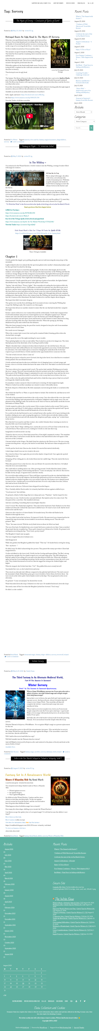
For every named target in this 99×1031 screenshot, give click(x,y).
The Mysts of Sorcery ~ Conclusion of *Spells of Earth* (37, 20)
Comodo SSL (57, 887)
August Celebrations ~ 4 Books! (84, 43)
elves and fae (34, 140)
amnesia (27, 140)
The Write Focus (64, 899)
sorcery (6, 142)
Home (66, 1001)
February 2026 (10, 884)
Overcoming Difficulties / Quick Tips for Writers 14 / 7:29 (72, 922)
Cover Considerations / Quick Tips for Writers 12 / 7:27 (71, 930)
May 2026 (8, 867)
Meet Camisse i (11, 820)
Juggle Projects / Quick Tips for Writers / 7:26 (68, 934)
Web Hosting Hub (65, 1027)
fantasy (41, 140)
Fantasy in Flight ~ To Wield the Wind (37, 146)
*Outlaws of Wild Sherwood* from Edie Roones (83, 26)
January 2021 (9, 931)
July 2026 (8, 855)
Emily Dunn (30, 671)
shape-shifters (46, 655)
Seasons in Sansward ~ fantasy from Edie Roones (84, 99)
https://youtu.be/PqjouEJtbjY (26, 225)
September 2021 (10, 925)
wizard (66, 655)
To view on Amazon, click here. (16, 828)
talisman (49, 752)
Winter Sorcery (38, 661)
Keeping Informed (17, 1001)
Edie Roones (70, 3)
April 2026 (8, 872)
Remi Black (81, 3)
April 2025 (8, 902)
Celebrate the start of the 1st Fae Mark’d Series (84, 35)
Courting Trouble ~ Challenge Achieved (82, 74)
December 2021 (10, 919)
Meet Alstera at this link (13, 817)
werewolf (60, 655)
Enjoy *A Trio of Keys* (83, 49)
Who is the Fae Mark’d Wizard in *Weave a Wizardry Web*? (38, 758)
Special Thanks (79, 1027)
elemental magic (29, 655)
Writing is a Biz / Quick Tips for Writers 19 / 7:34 (69, 905)
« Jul (4, 995)
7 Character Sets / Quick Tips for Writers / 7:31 (68, 916)
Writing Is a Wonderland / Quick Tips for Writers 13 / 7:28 (72, 926)
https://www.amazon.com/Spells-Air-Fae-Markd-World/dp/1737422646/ (30, 222)
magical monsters (50, 140)
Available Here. (10, 747)
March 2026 (9, 878)
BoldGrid (26, 1027)
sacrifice (37, 752)
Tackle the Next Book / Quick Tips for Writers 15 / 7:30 (71, 918)
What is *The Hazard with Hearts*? (84, 17)
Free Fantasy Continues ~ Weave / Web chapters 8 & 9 (84, 57)
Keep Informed (58, 3)
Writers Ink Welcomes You (41, 3)
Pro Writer (14, 140)
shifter (40, 836)
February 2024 (9, 907)
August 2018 (9, 954)
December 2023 (10, 913)
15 (35, 980)
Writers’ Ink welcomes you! (32, 1001)
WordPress (43, 1027)
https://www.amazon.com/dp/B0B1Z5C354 (25, 98)
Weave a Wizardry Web (55, 836)
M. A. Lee (90, 3)
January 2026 (9, 890)
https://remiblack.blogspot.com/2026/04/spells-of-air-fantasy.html (37, 233)
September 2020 (10, 948)
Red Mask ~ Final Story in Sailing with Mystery (84, 66)
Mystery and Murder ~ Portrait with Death (83, 82)
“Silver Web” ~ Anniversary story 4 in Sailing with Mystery (83, 90)
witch (54, 752)
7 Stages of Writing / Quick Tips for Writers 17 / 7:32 (70, 912)
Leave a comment (18, 142)
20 (23, 983)
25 (11, 987)
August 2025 (9, 896)
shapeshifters (61, 140)
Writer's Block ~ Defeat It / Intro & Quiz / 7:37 (68, 903)
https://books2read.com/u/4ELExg (32, 95)
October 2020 (9, 942)
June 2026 (8, 861)
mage (32, 752)
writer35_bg (29, 31)
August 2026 (9, 849)
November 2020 (10, 937)
